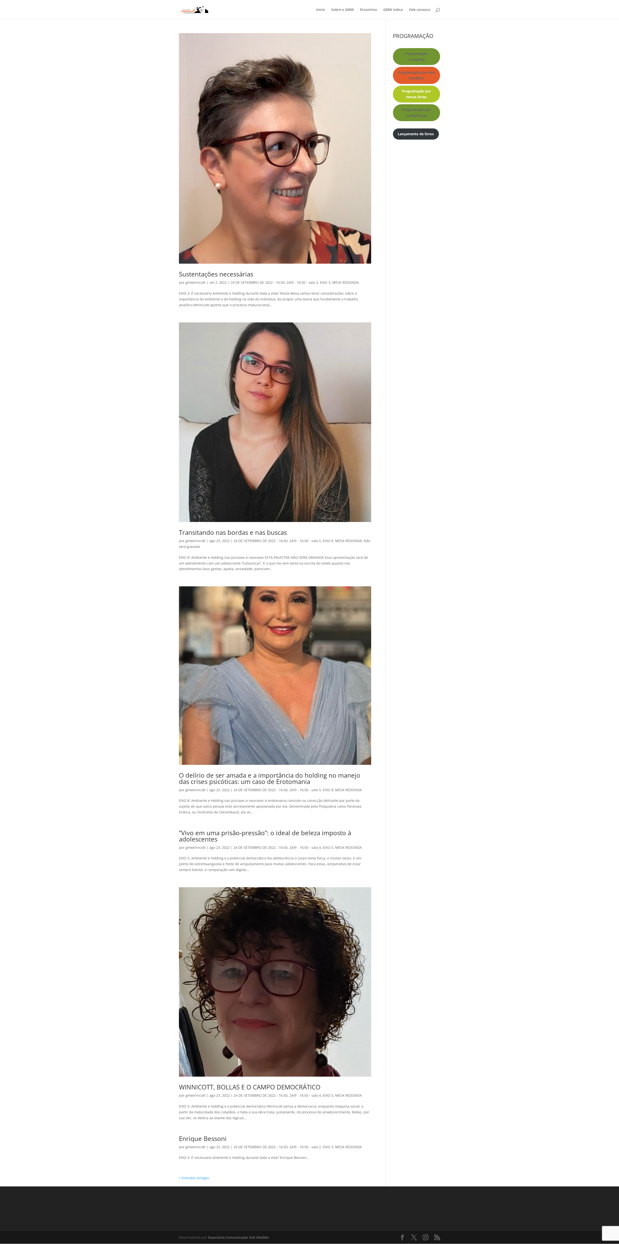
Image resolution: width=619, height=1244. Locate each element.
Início (320, 10)
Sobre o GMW (342, 10)
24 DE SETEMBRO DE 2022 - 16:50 (258, 282)
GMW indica (393, 10)
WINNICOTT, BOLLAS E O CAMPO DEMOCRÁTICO (249, 1087)
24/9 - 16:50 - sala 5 (305, 540)
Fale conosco (419, 10)
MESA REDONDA (345, 282)
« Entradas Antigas (194, 1178)
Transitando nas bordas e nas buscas (233, 532)
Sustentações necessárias (216, 274)
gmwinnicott (195, 282)
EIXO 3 (325, 282)
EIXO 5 (328, 847)
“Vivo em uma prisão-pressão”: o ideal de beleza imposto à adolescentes (265, 835)
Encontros (368, 10)
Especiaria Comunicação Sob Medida (238, 1237)
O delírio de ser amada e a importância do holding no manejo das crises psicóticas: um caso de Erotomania (269, 778)
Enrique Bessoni (203, 1138)
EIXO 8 (328, 540)
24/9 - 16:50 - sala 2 (302, 282)
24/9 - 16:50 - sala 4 (305, 847)
